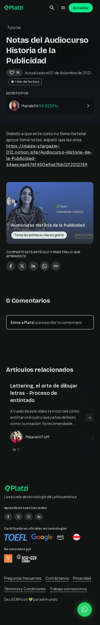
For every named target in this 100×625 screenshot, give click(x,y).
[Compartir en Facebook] (10, 266)
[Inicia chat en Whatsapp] (84, 609)
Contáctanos (57, 578)
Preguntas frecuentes (22, 578)
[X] (18, 516)
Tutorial (14, 27)
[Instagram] (29, 516)
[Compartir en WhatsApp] (44, 266)
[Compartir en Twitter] (22, 266)
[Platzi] (14, 8)
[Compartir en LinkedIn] (33, 266)
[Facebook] (8, 516)
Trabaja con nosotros (68, 588)
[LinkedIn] (39, 516)
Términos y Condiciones (25, 588)
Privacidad (82, 578)
